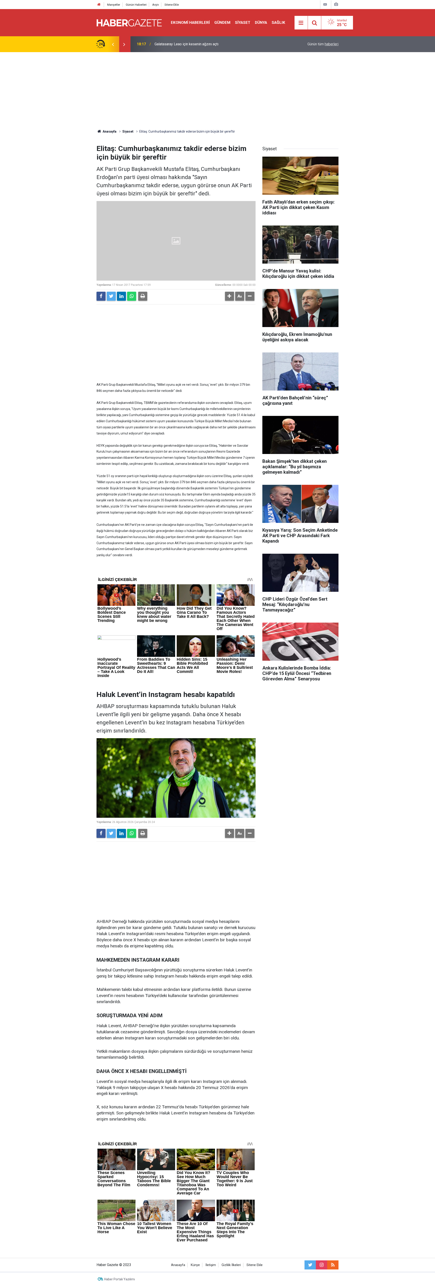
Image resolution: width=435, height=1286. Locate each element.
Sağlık (278, 22)
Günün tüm (322, 44)
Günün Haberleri (136, 4)
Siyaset (242, 22)
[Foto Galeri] (336, 4)
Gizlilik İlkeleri (231, 1265)
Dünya (261, 22)
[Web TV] (325, 4)
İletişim (210, 1265)
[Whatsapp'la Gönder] (131, 296)
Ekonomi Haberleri (190, 22)
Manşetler (113, 4)
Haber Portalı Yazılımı (119, 1279)
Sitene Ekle (171, 4)
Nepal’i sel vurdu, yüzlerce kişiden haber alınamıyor (195, 44)
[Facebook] (101, 296)
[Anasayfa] (99, 4)
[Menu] (301, 23)
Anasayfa (178, 1265)
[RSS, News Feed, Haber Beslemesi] (332, 1264)
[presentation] (112, 44)
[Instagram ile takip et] (321, 1264)
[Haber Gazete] (129, 22)
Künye (195, 1265)
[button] (229, 296)
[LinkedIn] (121, 296)
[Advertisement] (217, 90)
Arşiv (155, 4)
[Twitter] (111, 296)
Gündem (222, 22)
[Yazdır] (142, 296)
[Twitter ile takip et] (310, 1264)
